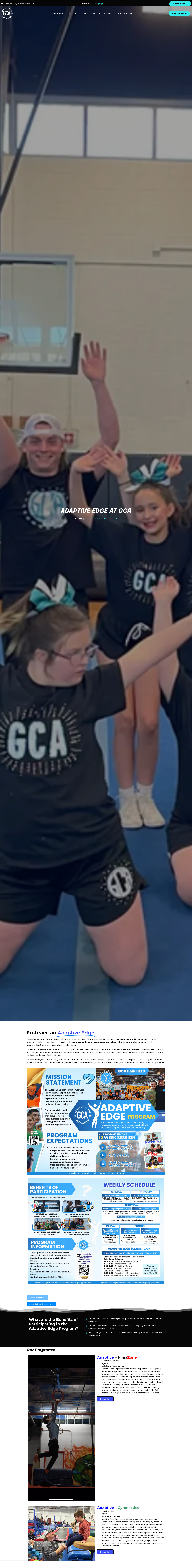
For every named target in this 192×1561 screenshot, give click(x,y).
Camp (85, 13)
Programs (57, 13)
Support (108, 13)
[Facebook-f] (95, 4)
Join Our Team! (126, 13)
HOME (78, 518)
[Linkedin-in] (102, 4)
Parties (96, 13)
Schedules (73, 13)
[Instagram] (98, 4)
